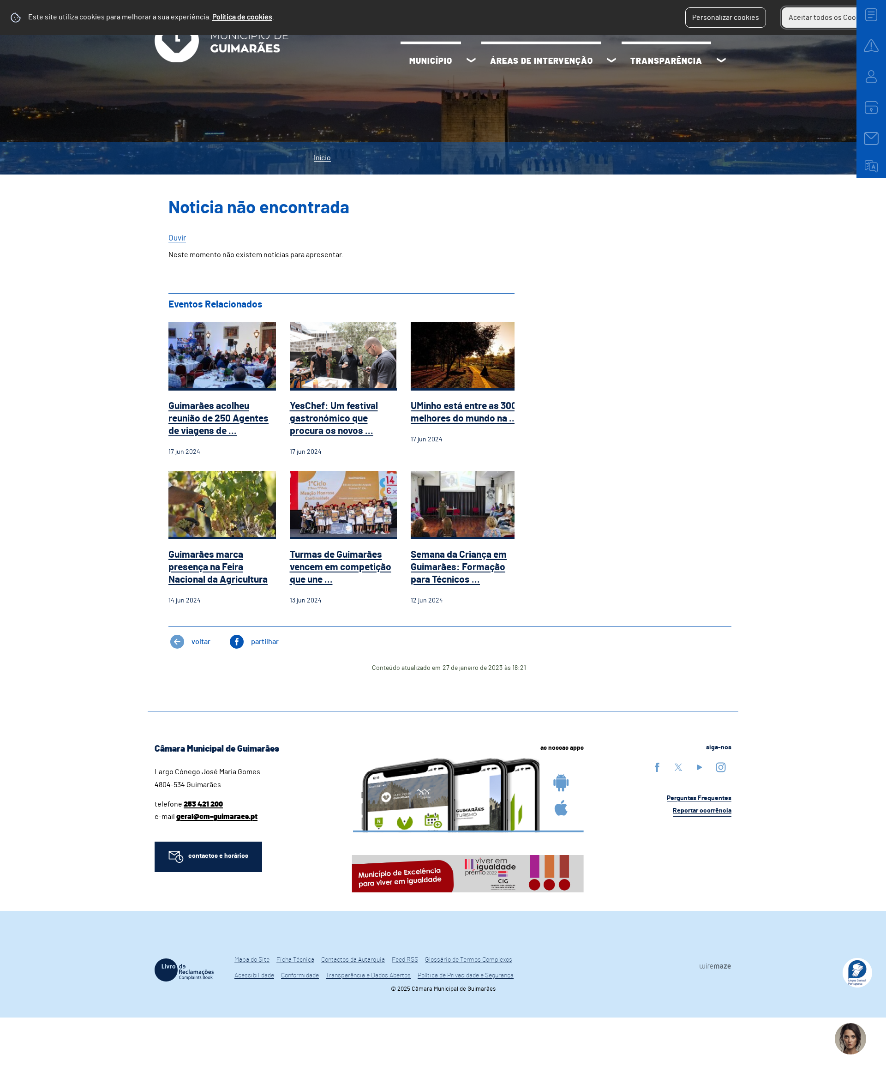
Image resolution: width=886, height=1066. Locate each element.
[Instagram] (720, 767)
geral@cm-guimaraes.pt (216, 816)
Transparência (666, 61)
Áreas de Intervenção (541, 61)
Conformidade (300, 975)
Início (322, 158)
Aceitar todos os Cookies (829, 17)
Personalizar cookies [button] (725, 17)
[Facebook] (657, 767)
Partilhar (265, 641)
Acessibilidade (254, 975)
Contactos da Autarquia (353, 960)
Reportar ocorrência (702, 810)
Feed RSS (405, 960)
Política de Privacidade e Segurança (466, 975)
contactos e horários (218, 856)
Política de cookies (242, 17)
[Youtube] (699, 767)
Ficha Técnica (295, 960)
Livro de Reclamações (184, 970)
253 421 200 (203, 804)
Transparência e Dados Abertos (368, 975)
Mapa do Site (251, 960)
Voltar (201, 641)
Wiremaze (715, 965)
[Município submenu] (471, 61)
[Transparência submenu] (721, 61)
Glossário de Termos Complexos (468, 960)
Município (430, 61)
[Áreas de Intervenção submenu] (611, 61)
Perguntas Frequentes (699, 798)
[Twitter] (678, 767)
